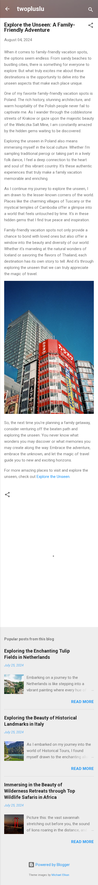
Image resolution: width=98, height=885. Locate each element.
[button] (91, 26)
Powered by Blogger (52, 864)
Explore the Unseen (53, 476)
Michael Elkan (60, 875)
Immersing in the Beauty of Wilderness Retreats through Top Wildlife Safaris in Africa (39, 791)
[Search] (91, 10)
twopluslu (30, 8)
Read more (82, 701)
